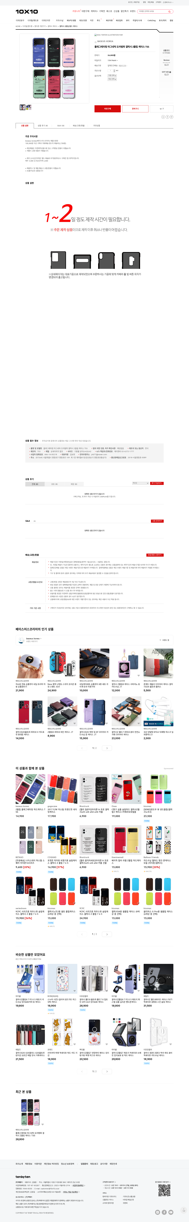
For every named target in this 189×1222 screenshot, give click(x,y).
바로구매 (107, 109)
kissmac (147, 806)
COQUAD (52, 857)
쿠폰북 (125, 1203)
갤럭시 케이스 (52, 26)
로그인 (130, 2)
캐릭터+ (94, 11)
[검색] (169, 12)
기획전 (102, 11)
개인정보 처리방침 (51, 1164)
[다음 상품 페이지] (107, 748)
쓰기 (166, 65)
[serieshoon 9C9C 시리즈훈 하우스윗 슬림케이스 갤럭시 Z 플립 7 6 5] (30, 900)
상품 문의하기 (157, 521)
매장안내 (113, 1164)
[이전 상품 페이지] (82, 748)
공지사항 (104, 1164)
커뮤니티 (76, 11)
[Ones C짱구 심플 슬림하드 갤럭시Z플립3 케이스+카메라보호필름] (126, 796)
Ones (114, 806)
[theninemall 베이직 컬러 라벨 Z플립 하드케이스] (126, 849)
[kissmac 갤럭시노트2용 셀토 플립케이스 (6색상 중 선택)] (62, 902)
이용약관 (38, 1164)
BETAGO (19, 857)
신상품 (116, 11)
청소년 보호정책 (67, 1164)
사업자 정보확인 (78, 1185)
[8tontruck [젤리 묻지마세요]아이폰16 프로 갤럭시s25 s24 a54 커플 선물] (94, 847)
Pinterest (171, 117)
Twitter (163, 117)
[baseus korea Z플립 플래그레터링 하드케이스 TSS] (30, 796)
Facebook (167, 117)
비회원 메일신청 (128, 1200)
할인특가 (125, 11)
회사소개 (19, 1164)
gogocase (52, 806)
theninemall (117, 857)
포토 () (54, 484)
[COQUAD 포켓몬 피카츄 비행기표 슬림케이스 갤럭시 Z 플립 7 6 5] (62, 849)
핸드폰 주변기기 (40, 26)
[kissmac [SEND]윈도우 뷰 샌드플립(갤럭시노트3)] (158, 798)
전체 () (35, 484)
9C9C (82, 908)
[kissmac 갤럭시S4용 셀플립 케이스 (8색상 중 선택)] (126, 900)
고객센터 (158, 2)
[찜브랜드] (95, 42)
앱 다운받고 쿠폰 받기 (162, 1182)
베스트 (109, 11)
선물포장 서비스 (108, 1200)
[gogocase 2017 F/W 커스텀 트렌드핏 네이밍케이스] (62, 796)
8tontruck (84, 806)
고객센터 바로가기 (108, 1182)
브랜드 (133, 11)
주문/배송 (151, 2)
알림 (144, 2)
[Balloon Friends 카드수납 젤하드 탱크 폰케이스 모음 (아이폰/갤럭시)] (158, 849)
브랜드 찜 (164, 640)
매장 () (74, 484)
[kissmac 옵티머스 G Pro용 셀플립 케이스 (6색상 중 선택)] (158, 900)
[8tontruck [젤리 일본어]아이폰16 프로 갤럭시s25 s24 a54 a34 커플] (94, 796)
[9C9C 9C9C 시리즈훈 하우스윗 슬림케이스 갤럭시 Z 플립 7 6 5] (94, 900)
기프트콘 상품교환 (129, 1197)
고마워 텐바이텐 (108, 1203)
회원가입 (136, 2)
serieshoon (21, 908)
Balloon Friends (151, 857)
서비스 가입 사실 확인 (70, 1192)
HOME (18, 26)
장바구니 (167, 2)
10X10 (27, 12)
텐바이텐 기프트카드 (109, 1197)
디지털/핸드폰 (27, 26)
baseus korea (22, 806)
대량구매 (85, 11)
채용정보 (28, 1164)
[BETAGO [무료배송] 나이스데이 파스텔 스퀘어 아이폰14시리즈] (30, 849)
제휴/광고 (94, 1164)
